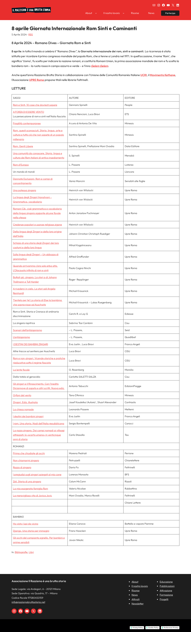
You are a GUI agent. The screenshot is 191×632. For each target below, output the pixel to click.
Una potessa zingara (24, 190)
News (135, 594)
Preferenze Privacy (171, 628)
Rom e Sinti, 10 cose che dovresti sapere (35, 105)
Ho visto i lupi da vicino (25, 523)
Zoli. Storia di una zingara (27, 481)
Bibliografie (21, 552)
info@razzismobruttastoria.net (28, 602)
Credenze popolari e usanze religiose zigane (37, 224)
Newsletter (138, 603)
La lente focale (21, 369)
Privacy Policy (138, 628)
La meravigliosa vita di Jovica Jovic (32, 495)
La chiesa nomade (23, 409)
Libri (31, 552)
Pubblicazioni (167, 586)
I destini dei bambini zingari (28, 416)
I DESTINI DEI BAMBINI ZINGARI (30, 344)
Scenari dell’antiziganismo (27, 330)
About (135, 581)
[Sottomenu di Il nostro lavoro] (123, 13)
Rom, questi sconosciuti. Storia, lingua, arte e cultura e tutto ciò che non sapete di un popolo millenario (38, 135)
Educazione (166, 581)
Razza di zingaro (22, 467)
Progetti (164, 599)
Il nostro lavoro (140, 586)
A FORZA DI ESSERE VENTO (28, 112)
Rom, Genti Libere (23, 146)
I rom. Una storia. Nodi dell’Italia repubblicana (38, 423)
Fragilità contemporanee (27, 123)
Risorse (136, 590)
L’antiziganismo (21, 337)
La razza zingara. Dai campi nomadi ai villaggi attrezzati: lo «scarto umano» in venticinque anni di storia (38, 435)
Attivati (136, 599)
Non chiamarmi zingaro (26, 460)
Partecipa (170, 13)
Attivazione (166, 590)
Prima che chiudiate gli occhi (29, 453)
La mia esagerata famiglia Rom (30, 488)
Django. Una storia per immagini (31, 530)
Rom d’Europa (21, 164)
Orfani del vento (22, 395)
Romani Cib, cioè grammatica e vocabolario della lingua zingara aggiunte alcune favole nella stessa (37, 213)
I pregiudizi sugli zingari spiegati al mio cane (37, 474)
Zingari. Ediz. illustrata (25, 402)
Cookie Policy (153, 628)
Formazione (166, 594)
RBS (30, 34)
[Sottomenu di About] (96, 13)
